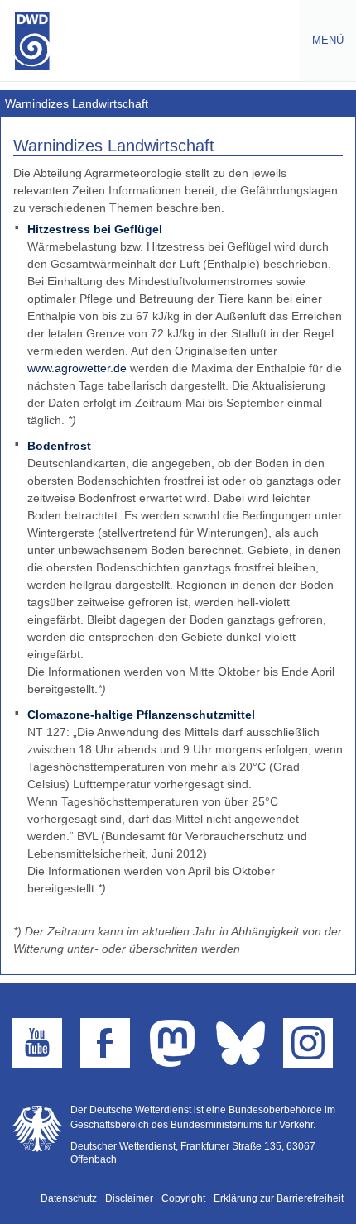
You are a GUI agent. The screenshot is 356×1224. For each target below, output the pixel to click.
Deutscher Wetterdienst (32, 41)
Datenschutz (69, 1198)
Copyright (183, 1198)
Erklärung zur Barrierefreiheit (279, 1198)
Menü (322, 40)
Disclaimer (129, 1198)
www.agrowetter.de (77, 368)
